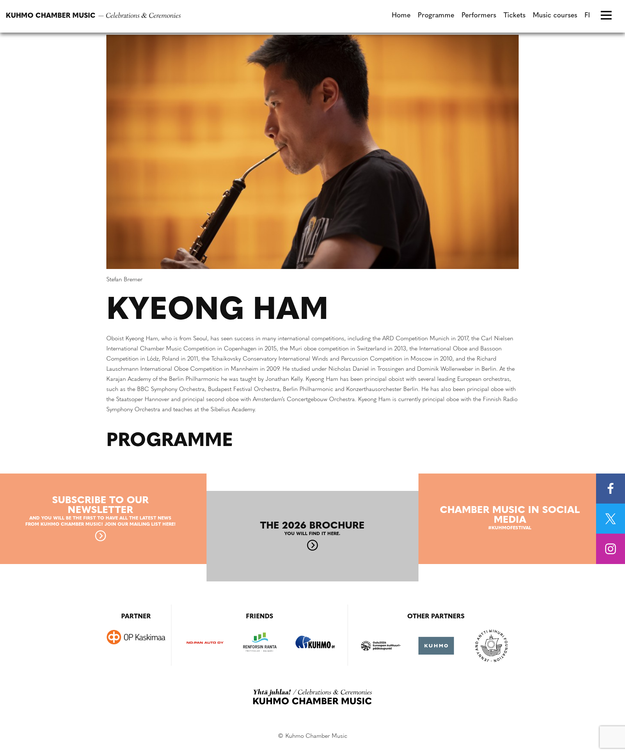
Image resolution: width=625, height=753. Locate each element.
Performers (479, 15)
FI (587, 15)
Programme (436, 15)
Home (401, 15)
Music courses (555, 15)
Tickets (514, 15)
